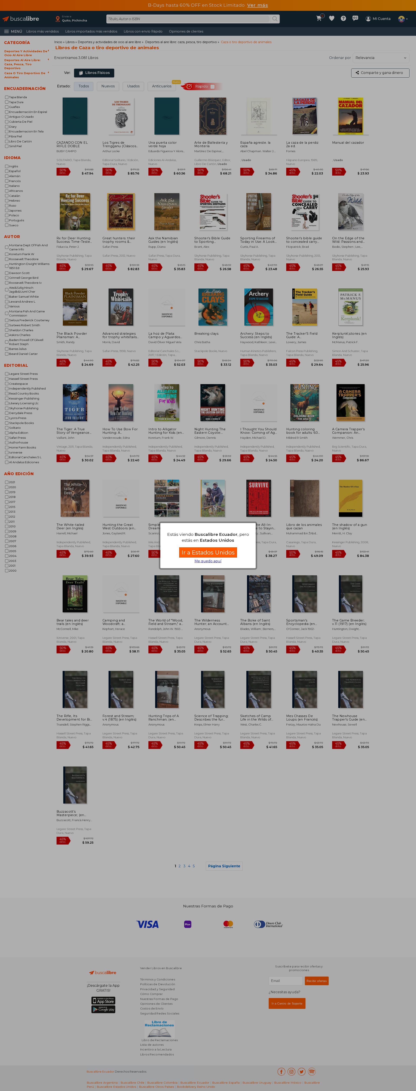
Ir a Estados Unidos (208, 552)
